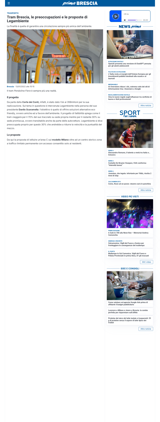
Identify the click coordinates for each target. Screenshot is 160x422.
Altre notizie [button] (146, 105)
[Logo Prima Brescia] (80, 3)
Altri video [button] (146, 262)
